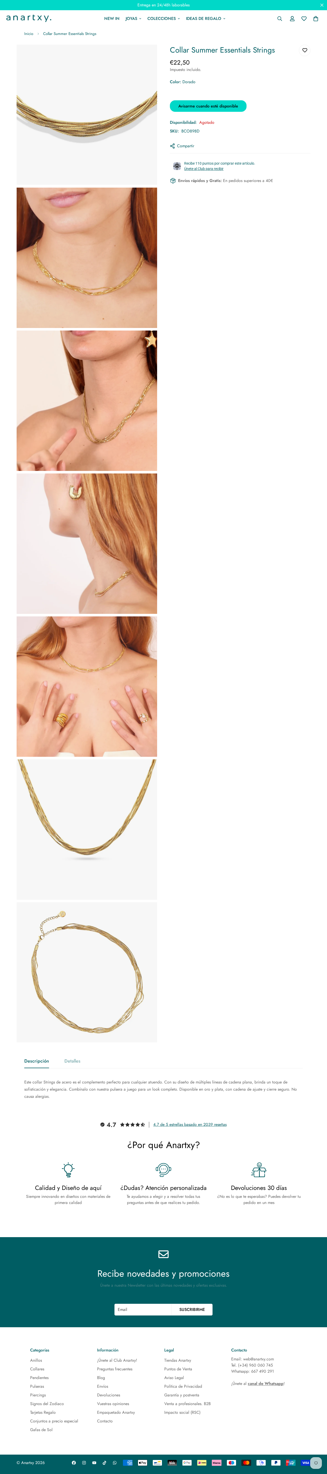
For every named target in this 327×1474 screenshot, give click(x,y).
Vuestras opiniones (113, 1404)
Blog (101, 1378)
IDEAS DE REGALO (203, 18)
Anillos (36, 1360)
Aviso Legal (174, 1378)
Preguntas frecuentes (114, 1369)
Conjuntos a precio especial (54, 1421)
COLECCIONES (161, 18)
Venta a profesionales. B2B (187, 1404)
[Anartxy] (28, 18)
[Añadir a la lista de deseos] (304, 50)
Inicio (28, 33)
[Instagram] (84, 1463)
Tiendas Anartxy (177, 1360)
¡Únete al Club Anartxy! (117, 1360)
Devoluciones (108, 1395)
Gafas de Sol (41, 1430)
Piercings (38, 1395)
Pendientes (39, 1378)
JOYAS (131, 18)
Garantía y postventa (181, 1395)
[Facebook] (74, 1463)
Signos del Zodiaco (47, 1404)
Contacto (105, 1421)
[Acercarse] (147, 55)
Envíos (102, 1386)
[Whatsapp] (115, 1463)
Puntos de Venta (178, 1369)
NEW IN (112, 18)
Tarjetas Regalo (43, 1412)
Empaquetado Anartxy (116, 1412)
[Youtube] (94, 1463)
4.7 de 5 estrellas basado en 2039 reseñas (190, 1124)
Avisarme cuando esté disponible (208, 106)
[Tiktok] (104, 1463)
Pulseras (37, 1386)
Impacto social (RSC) (182, 1412)
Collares (37, 1369)
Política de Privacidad (183, 1386)
